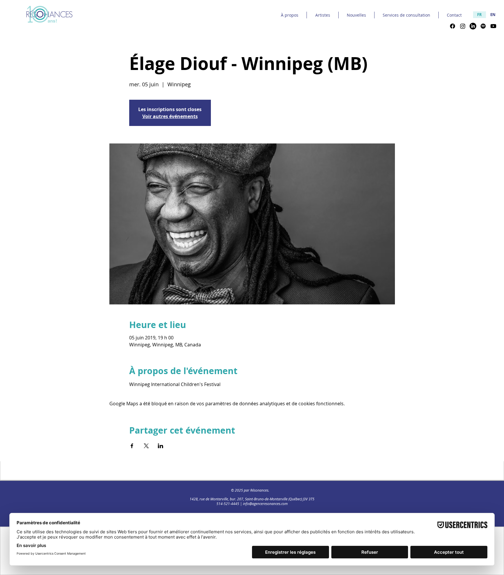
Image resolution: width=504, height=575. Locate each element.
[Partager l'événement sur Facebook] (132, 445)
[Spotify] (483, 26)
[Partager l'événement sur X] (146, 445)
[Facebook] (452, 26)
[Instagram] (462, 26)
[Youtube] (493, 26)
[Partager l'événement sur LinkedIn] (160, 445)
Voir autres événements (170, 116)
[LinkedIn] (473, 26)
